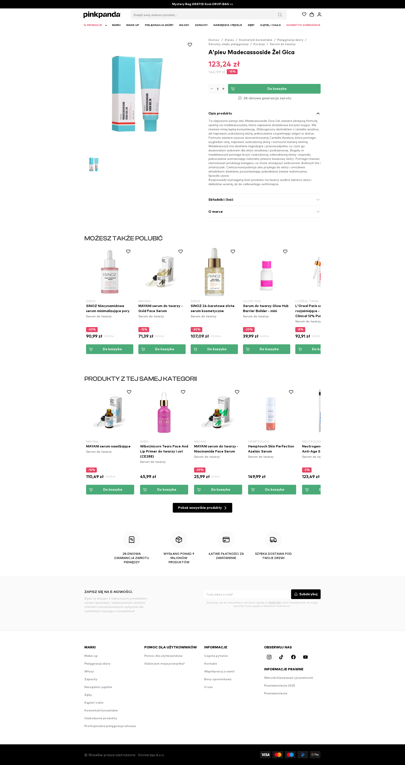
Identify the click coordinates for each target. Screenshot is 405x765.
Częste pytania (216, 656)
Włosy (89, 671)
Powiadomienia (275, 693)
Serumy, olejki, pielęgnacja (228, 44)
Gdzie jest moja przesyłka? (164, 663)
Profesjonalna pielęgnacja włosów (110, 726)
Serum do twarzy (283, 44)
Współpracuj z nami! (219, 671)
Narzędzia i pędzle (98, 687)
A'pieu (229, 40)
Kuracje (259, 44)
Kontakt (210, 663)
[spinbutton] (217, 88)
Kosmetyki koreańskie (255, 40)
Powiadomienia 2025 (279, 685)
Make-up (91, 656)
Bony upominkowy (218, 679)
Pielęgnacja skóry (290, 40)
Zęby (88, 695)
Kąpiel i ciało (94, 702)
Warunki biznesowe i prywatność (288, 677)
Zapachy (90, 679)
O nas (208, 687)
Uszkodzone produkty (100, 718)
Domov (215, 40)
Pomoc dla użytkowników (163, 656)
